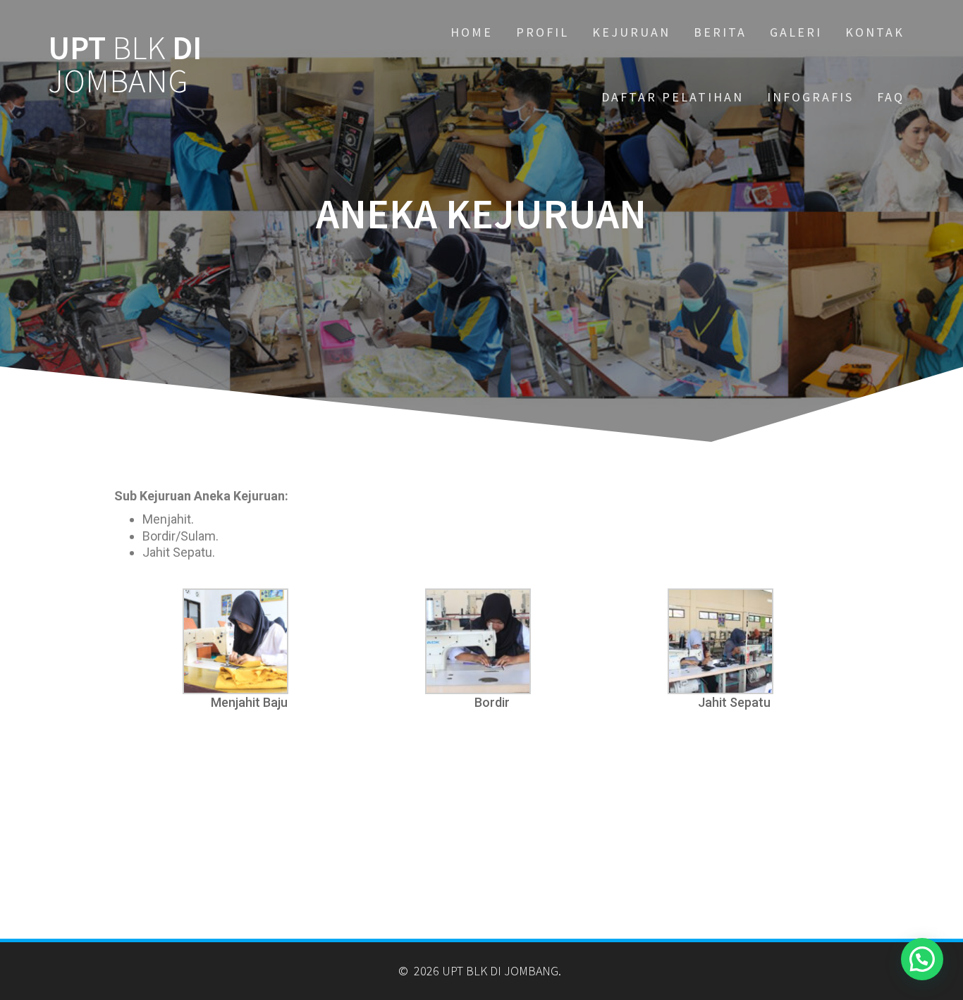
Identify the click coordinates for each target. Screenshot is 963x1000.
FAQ (890, 97)
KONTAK (874, 32)
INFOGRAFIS (810, 97)
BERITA (720, 32)
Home (471, 32)
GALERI (796, 32)
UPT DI (125, 65)
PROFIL (542, 32)
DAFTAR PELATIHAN (672, 97)
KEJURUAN (631, 32)
